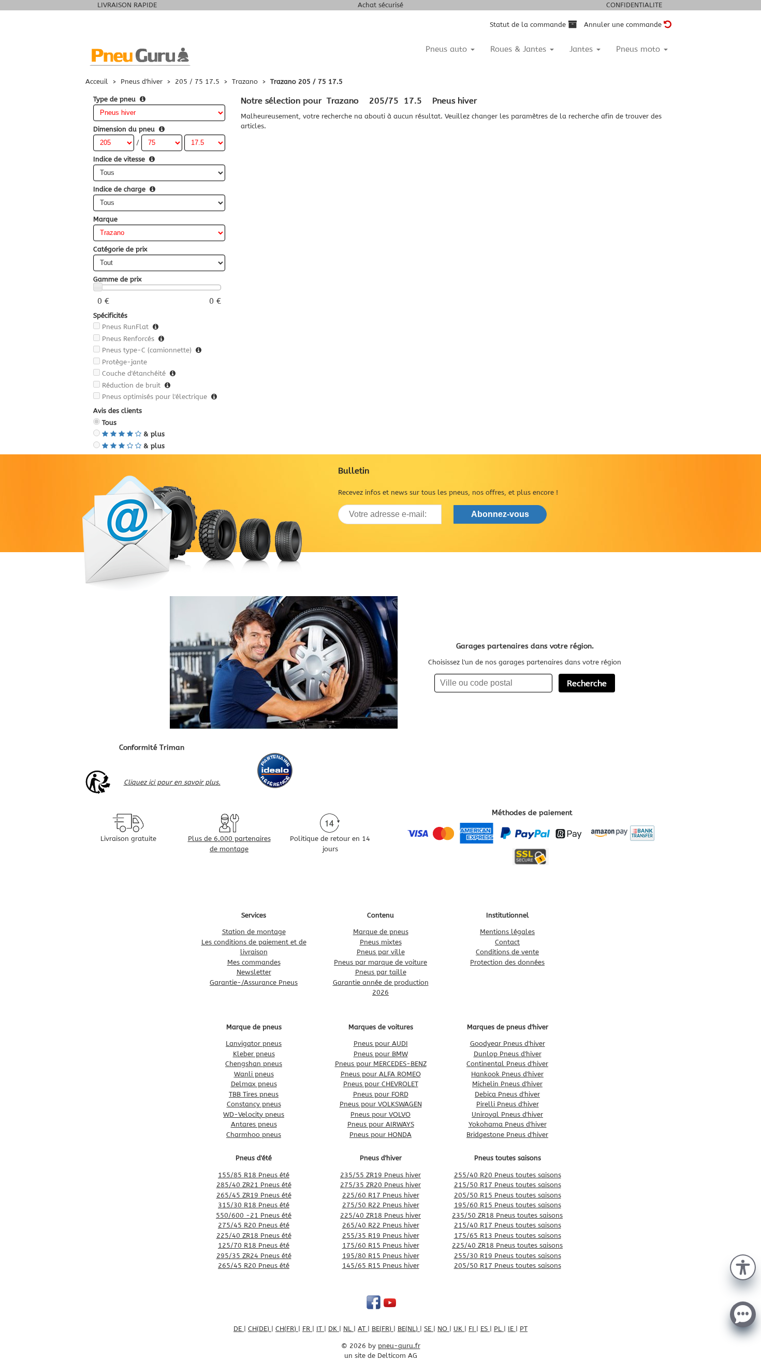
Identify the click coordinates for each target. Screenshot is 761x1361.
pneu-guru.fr (399, 1346)
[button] (743, 1266)
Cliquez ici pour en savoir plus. (172, 782)
